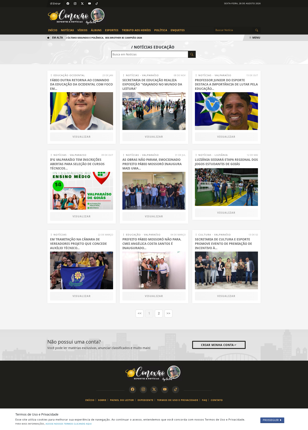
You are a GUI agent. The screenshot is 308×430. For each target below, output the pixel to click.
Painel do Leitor (122, 400)
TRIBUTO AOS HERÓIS (136, 30)
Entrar (56, 3)
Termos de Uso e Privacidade (177, 400)
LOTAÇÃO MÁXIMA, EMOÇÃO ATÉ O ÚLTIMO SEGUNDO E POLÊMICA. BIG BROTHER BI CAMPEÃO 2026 (80, 37)
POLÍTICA (160, 30)
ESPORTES (111, 30)
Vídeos (82, 30)
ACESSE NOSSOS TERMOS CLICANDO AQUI (69, 423)
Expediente (145, 400)
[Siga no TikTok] (96, 3)
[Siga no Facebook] (67, 3)
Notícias (67, 30)
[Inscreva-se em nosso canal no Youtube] (164, 389)
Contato (217, 400)
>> (168, 313)
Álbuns (96, 30)
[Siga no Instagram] (75, 3)
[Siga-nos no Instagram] (143, 389)
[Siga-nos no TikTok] (175, 389)
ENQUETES (178, 30)
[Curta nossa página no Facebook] (132, 389)
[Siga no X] (82, 3)
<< (139, 313)
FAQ (204, 400)
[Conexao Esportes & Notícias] (77, 16)
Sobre (102, 400)
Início (52, 30)
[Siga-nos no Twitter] (154, 389)
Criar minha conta (217, 345)
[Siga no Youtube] (89, 3)
